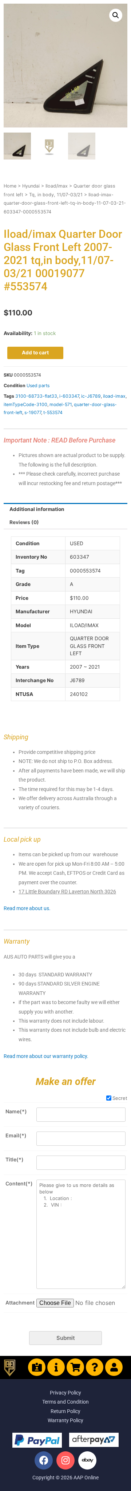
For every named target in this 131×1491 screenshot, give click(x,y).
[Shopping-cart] (75, 1367)
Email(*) (16, 1135)
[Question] (94, 1367)
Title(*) (14, 1159)
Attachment (20, 1302)
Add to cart (35, 352)
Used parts (38, 385)
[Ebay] (87, 1460)
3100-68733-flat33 (36, 396)
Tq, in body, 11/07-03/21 (56, 194)
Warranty (16, 941)
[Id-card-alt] (36, 1367)
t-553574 (53, 412)
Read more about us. (27, 908)
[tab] (65, 509)
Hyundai (31, 186)
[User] (114, 1367)
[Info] (56, 1367)
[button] (115, 15)
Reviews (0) (24, 522)
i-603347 (69, 396)
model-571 (60, 404)
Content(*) (19, 1183)
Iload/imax (56, 186)
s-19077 (32, 412)
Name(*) (16, 1111)
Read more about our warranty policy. (46, 1056)
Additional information (36, 509)
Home (10, 186)
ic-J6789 (91, 396)
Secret (119, 1098)
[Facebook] (44, 1460)
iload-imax (114, 396)
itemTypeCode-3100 (25, 404)
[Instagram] (65, 1460)
